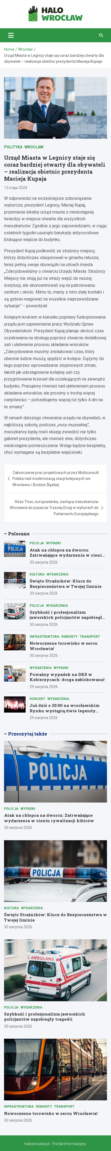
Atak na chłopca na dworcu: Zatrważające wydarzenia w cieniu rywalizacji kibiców (67, 555)
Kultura (37, 574)
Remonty (69, 637)
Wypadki (53, 543)
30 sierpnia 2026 (44, 562)
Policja (37, 543)
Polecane (19, 534)
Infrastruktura (44, 637)
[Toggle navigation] (11, 35)
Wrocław (34, 147)
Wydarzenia (57, 574)
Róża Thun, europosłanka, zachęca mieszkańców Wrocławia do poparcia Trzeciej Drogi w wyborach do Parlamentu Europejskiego (54, 508)
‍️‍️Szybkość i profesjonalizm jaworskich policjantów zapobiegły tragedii (67, 617)
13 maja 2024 (15, 188)
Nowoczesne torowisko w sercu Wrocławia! (64, 645)
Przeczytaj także (27, 734)
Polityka (13, 147)
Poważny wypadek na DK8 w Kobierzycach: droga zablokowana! (67, 677)
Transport (90, 637)
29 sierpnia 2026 (44, 687)
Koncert (37, 699)
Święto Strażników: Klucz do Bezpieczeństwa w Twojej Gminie (66, 583)
